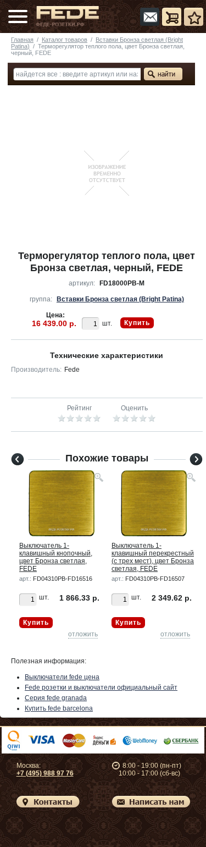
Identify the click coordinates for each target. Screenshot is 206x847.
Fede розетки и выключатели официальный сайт (101, 687)
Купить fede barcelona (59, 708)
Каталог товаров (64, 39)
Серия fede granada (56, 698)
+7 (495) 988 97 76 (45, 773)
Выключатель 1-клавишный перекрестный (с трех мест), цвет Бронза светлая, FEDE (153, 557)
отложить (83, 634)
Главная (22, 39)
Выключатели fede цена (62, 677)
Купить (137, 323)
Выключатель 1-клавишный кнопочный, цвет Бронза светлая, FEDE (55, 557)
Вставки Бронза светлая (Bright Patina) (120, 299)
